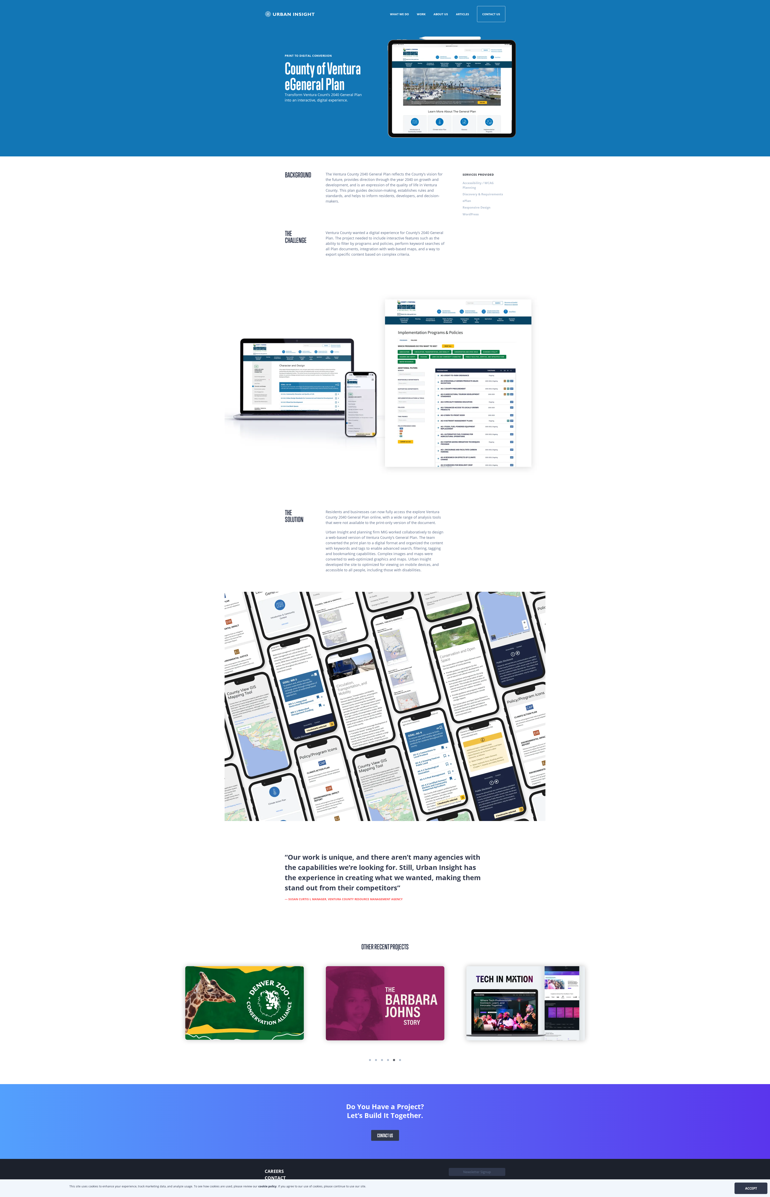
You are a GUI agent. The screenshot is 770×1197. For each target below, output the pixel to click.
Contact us (385, 1135)
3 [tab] (382, 1060)
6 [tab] (400, 1060)
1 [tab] (370, 1060)
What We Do (399, 14)
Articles (462, 14)
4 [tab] (388, 1060)
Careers (274, 1171)
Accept (751, 1188)
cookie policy (267, 1186)
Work (421, 14)
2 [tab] (376, 1060)
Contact (275, 1178)
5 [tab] (394, 1060)
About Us (441, 14)
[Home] (291, 14)
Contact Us (491, 14)
